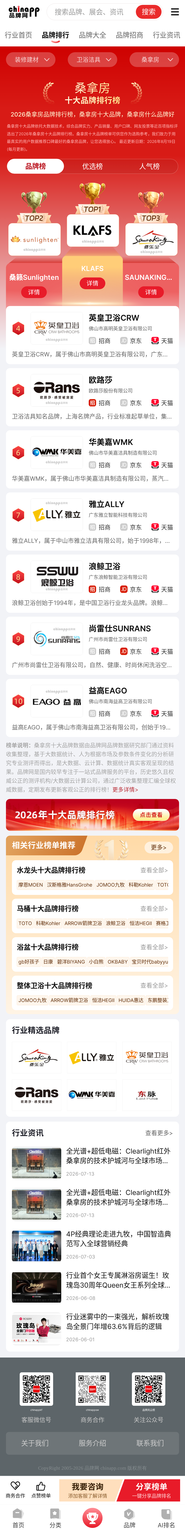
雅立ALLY (106, 504)
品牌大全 (92, 35)
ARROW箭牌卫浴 (83, 923)
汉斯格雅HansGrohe (69, 885)
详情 (34, 292)
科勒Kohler (141, 885)
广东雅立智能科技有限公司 (118, 515)
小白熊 (96, 962)
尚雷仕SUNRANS (120, 628)
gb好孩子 (28, 962)
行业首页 (18, 35)
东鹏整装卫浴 (162, 1000)
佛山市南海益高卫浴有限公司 (120, 702)
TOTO (164, 885)
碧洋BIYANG (71, 962)
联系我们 (150, 1443)
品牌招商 (129, 35)
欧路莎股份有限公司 (111, 391)
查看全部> (154, 870)
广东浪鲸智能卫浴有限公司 (118, 577)
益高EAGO (108, 690)
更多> (159, 847)
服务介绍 (92, 1443)
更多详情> (125, 789)
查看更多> (159, 1133)
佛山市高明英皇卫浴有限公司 (120, 329)
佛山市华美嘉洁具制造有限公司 (123, 453)
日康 (48, 962)
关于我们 (35, 1443)
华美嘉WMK (111, 442)
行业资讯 (166, 35)
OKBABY (118, 962)
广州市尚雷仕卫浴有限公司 (118, 639)
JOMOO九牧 (110, 885)
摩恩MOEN (30, 885)
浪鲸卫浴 (105, 566)
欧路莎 (101, 380)
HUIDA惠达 (131, 1000)
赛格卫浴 (165, 923)
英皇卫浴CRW (114, 318)
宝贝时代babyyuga (153, 962)
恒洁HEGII (141, 923)
